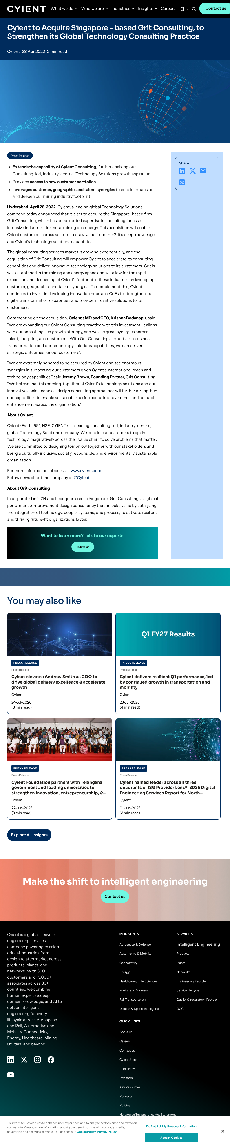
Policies (124, 1105)
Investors (126, 1078)
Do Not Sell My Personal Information (171, 1126)
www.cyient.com (86, 470)
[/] (26, 9)
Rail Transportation (132, 999)
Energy (124, 972)
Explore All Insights (29, 834)
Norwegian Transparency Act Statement (147, 1115)
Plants (181, 963)
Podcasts (126, 1096)
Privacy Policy (107, 1131)
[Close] (223, 1131)
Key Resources (130, 1087)
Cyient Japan (128, 1060)
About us (125, 1032)
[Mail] (203, 171)
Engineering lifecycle (191, 981)
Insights (145, 8)
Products (183, 954)
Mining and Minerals (133, 990)
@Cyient (82, 477)
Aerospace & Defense (135, 945)
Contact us (115, 896)
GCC (180, 1009)
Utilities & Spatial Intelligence (139, 1009)
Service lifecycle (188, 990)
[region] (115, 1131)
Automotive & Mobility (135, 954)
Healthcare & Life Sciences (138, 981)
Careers (168, 8)
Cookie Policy (86, 1131)
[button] (194, 9)
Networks (183, 972)
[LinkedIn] (182, 171)
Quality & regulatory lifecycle (197, 999)
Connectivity (128, 963)
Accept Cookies (171, 1137)
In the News (127, 1069)
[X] (193, 171)
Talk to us (82, 547)
